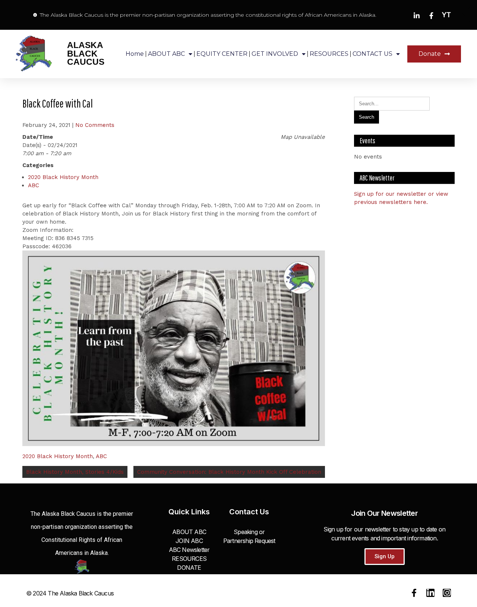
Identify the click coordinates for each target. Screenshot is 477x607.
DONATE (189, 567)
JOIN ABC (189, 540)
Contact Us (249, 511)
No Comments (94, 125)
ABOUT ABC (166, 53)
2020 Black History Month (63, 177)
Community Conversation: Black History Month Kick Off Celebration (229, 472)
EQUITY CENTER (221, 53)
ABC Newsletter (189, 549)
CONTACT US (372, 53)
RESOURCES (329, 53)
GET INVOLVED (275, 53)
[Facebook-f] (414, 593)
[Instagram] (447, 593)
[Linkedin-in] (430, 593)
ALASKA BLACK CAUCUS (85, 54)
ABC (33, 185)
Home (135, 53)
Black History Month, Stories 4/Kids (75, 472)
